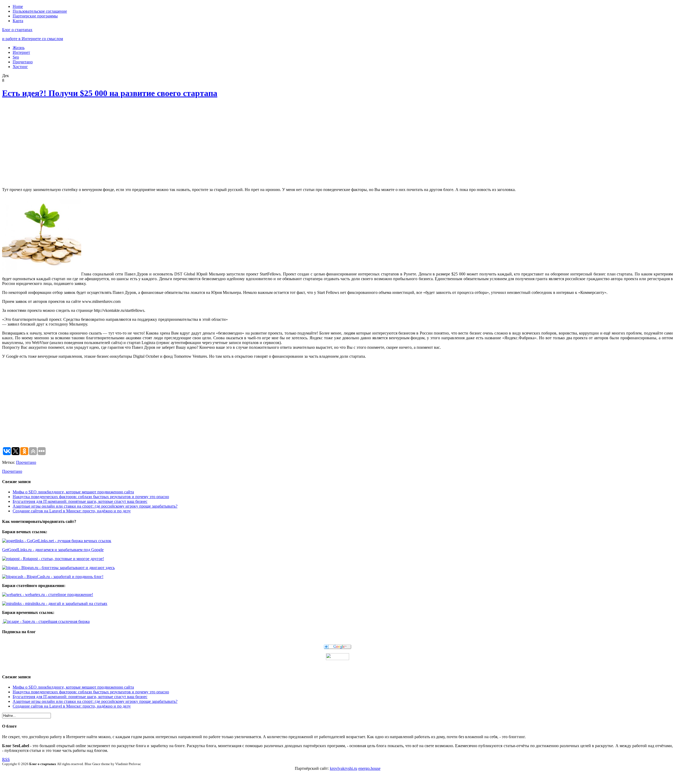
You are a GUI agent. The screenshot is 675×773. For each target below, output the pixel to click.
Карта (18, 20)
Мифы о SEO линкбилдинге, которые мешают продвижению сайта (73, 492)
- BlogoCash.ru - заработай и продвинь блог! (63, 576)
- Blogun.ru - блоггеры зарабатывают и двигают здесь (66, 567)
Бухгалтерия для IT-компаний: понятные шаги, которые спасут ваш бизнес (80, 501)
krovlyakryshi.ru (343, 768)
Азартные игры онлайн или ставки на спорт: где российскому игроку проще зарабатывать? (95, 506)
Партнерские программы (35, 16)
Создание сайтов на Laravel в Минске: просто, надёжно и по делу (72, 511)
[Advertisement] (80, 143)
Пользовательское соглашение (40, 11)
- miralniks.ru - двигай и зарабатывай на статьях (64, 603)
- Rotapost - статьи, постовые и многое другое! (62, 558)
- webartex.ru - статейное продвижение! (57, 594)
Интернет (21, 52)
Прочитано (23, 62)
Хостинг (20, 66)
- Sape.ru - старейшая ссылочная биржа (54, 621)
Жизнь (19, 47)
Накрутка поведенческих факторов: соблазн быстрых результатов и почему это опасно (91, 496)
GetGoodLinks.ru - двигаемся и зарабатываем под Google (53, 549)
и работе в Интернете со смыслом (32, 38)
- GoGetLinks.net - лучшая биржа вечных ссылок (67, 540)
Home (18, 6)
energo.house (369, 768)
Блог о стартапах (17, 29)
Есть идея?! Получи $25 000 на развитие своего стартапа (109, 93)
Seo (16, 57)
